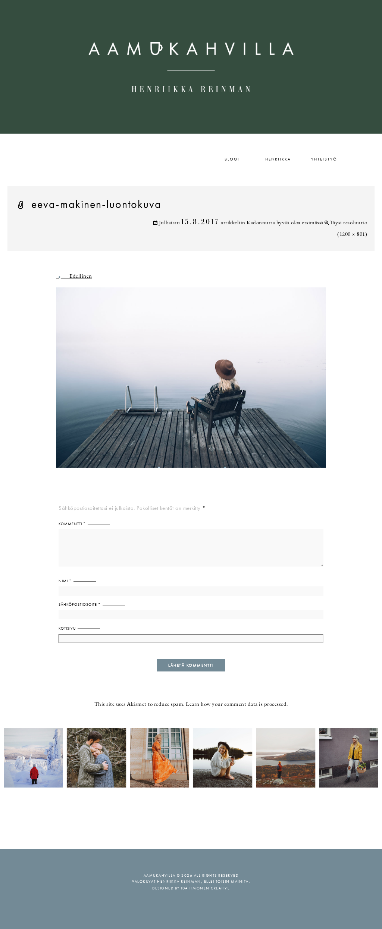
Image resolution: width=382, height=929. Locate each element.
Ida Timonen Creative (205, 888)
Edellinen (74, 276)
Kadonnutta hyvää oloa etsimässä (285, 223)
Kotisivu (67, 628)
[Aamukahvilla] (191, 67)
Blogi (232, 159)
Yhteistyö (324, 159)
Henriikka (278, 159)
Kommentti (72, 523)
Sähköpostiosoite (80, 604)
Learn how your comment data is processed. (237, 704)
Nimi (65, 581)
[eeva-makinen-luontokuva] (191, 382)
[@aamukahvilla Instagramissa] (191, 757)
